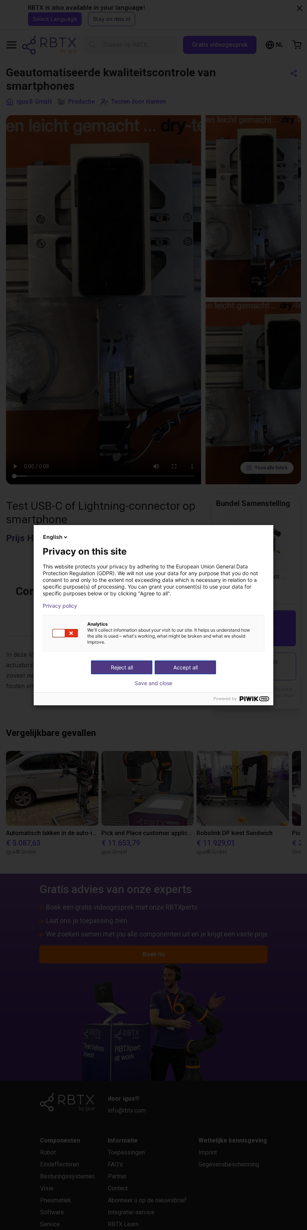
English (53, 537)
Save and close (153, 683)
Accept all (185, 667)
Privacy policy (60, 606)
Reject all (122, 667)
